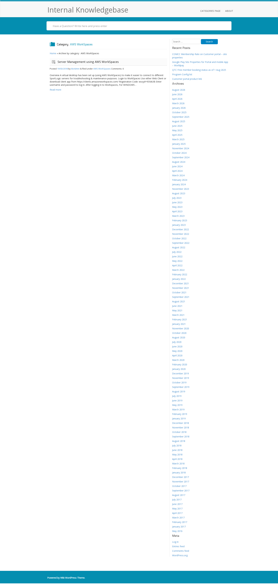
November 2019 (180, 377)
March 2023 (178, 215)
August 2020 (178, 337)
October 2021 (179, 292)
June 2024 (177, 166)
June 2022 (177, 256)
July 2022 (176, 251)
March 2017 (178, 517)
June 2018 (177, 450)
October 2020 (179, 332)
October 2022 (179, 238)
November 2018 (180, 427)
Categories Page (210, 10)
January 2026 (179, 107)
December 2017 (180, 477)
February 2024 (179, 179)
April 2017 (177, 513)
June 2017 (177, 504)
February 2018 (179, 468)
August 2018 (178, 441)
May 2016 (177, 531)
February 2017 (179, 522)
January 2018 (179, 472)
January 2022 (179, 278)
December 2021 (180, 283)
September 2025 (180, 116)
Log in (175, 541)
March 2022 (178, 269)
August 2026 (178, 89)
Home (53, 53)
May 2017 (177, 508)
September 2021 (180, 296)
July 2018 (176, 445)
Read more (55, 89)
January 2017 (179, 526)
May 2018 (177, 454)
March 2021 (178, 314)
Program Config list (182, 74)
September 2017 (180, 490)
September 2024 (180, 157)
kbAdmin (75, 68)
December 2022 (180, 229)
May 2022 (177, 260)
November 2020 (180, 328)
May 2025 (177, 130)
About (229, 10)
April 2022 (177, 265)
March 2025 (178, 139)
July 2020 (176, 341)
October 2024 (179, 152)
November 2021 (180, 287)
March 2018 (178, 463)
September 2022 (180, 242)
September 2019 (180, 386)
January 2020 (179, 368)
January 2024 (179, 184)
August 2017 (178, 495)
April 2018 (177, 459)
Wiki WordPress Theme (72, 577)
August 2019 (178, 391)
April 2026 (177, 98)
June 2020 (177, 346)
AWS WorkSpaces (102, 68)
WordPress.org (180, 555)
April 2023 (177, 211)
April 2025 (177, 134)
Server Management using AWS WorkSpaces (88, 62)
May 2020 (177, 350)
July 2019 (176, 396)
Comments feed (180, 550)
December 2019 (180, 373)
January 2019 (179, 418)
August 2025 (178, 121)
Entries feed (178, 546)
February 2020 (179, 364)
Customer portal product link (187, 78)
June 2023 (177, 202)
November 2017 (180, 481)
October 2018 (179, 432)
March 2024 (178, 175)
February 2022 (179, 274)
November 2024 (180, 148)
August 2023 (178, 193)
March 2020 (178, 359)
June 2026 (177, 94)
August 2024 (178, 161)
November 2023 (180, 188)
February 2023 (179, 220)
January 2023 (179, 224)
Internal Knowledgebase (87, 10)
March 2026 (178, 103)
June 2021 (177, 305)
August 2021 (178, 301)
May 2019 (177, 405)
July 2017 (176, 499)
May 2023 (177, 206)
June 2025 (177, 125)
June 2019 (177, 400)
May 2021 (177, 310)
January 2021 (179, 323)
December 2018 (180, 423)
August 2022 (178, 247)
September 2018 (180, 436)
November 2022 (180, 233)
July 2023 (176, 197)
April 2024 (177, 170)
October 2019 (179, 382)
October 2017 (179, 486)
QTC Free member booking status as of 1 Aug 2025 (199, 69)
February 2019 (179, 414)
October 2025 (179, 112)
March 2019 (178, 409)
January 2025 (179, 143)
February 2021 (179, 319)
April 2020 (177, 355)
